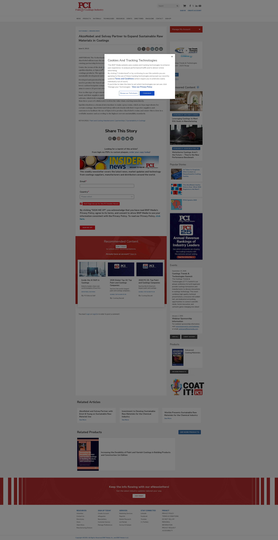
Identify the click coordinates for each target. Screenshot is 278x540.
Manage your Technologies (128, 93)
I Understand (147, 93)
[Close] (172, 56)
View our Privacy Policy (142, 87)
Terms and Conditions (124, 78)
